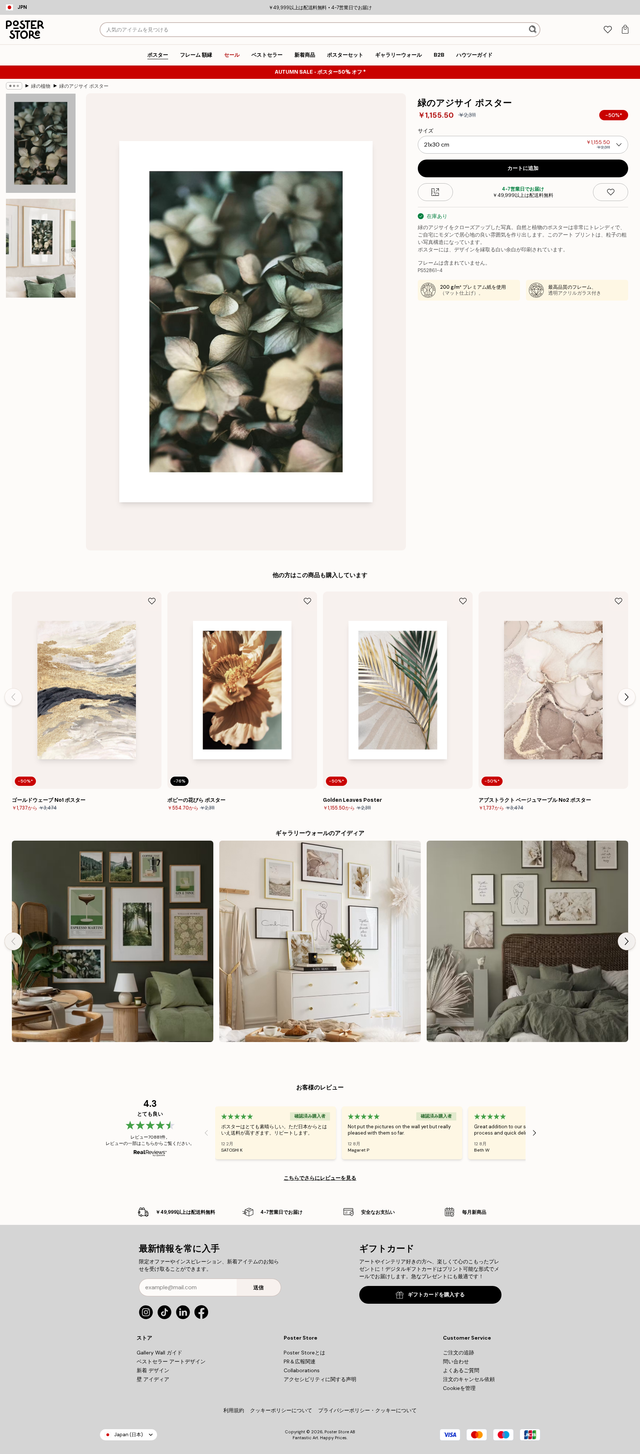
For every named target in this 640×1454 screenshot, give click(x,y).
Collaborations (302, 1370)
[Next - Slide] (627, 697)
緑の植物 (40, 86)
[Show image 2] (41, 248)
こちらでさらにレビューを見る (320, 1178)
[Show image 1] (41, 143)
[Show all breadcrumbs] (14, 86)
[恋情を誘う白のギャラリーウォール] (527, 941)
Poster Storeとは (304, 1352)
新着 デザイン (153, 1370)
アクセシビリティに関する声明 (320, 1379)
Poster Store (336, 1431)
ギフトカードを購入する (436, 1294)
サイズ (425, 130)
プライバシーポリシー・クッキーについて (367, 1410)
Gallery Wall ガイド (159, 1352)
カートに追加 (523, 168)
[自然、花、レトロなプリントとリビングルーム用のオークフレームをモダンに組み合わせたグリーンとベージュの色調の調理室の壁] (112, 941)
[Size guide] (435, 192)
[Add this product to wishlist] (610, 192)
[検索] (533, 29)
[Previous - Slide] (13, 697)
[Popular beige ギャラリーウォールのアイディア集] (320, 941)
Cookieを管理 (459, 1388)
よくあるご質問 (461, 1370)
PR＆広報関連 (300, 1361)
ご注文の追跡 (458, 1352)
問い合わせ (456, 1361)
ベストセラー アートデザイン (171, 1361)
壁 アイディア (153, 1379)
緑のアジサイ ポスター (84, 86)
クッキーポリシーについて (281, 1410)
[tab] (607, 29)
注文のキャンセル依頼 (469, 1379)
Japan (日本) (128, 1434)
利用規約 (233, 1410)
